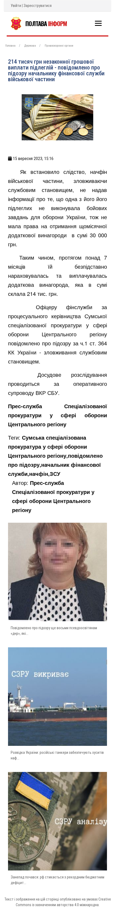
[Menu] (98, 23)
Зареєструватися (38, 5)
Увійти (16, 5)
